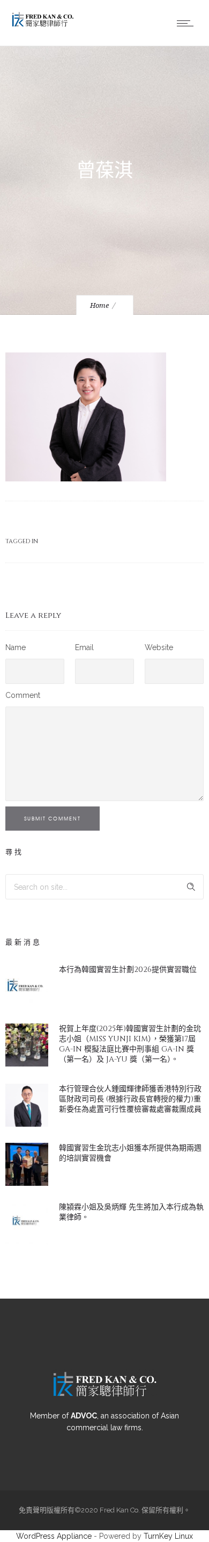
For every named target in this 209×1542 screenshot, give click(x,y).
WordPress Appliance (54, 1536)
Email (84, 647)
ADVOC (84, 1415)
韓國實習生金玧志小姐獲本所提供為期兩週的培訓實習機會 (130, 1153)
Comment (22, 695)
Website (159, 647)
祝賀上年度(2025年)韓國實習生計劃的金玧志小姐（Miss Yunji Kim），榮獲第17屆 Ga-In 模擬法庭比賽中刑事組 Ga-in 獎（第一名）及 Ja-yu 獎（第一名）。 (130, 1044)
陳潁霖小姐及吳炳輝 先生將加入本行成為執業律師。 (131, 1212)
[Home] (43, 25)
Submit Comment (52, 818)
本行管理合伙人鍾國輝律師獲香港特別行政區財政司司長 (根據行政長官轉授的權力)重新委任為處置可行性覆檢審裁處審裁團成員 (130, 1099)
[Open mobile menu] (187, 23)
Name (15, 647)
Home (99, 305)
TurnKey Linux (168, 1536)
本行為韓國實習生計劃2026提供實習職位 (128, 969)
